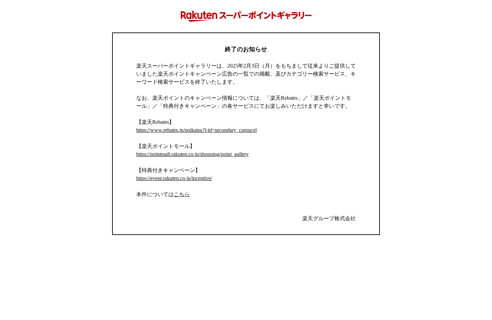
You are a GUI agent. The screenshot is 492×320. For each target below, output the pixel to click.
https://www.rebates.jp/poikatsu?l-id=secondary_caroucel (196, 130)
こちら (182, 194)
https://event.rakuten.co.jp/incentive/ (174, 178)
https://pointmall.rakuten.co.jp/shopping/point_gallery (192, 154)
